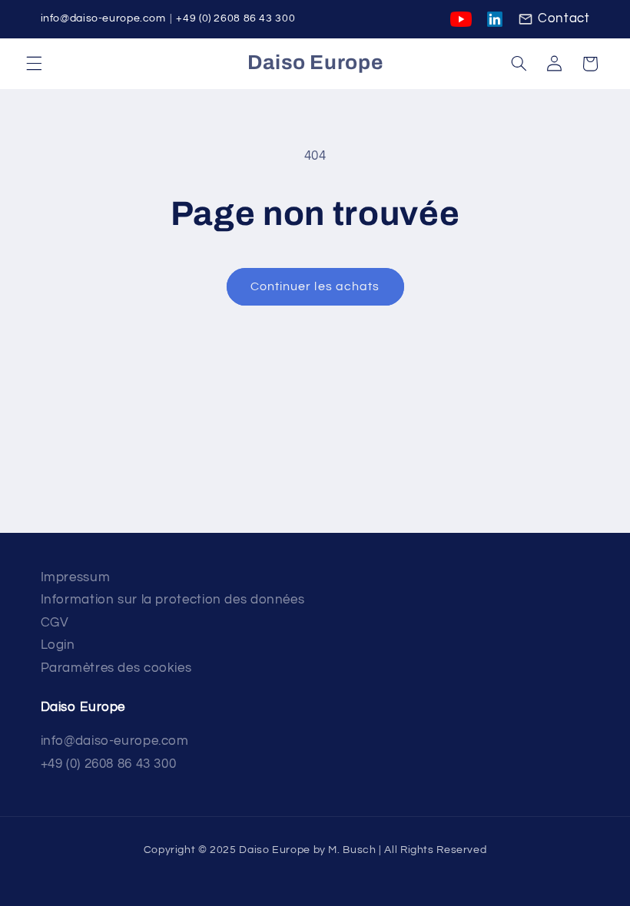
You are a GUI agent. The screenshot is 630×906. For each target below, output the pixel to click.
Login (58, 645)
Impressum (76, 577)
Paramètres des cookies (116, 668)
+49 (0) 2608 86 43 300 (235, 18)
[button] (33, 63)
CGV (55, 623)
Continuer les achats (315, 286)
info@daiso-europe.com (103, 18)
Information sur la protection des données (173, 600)
